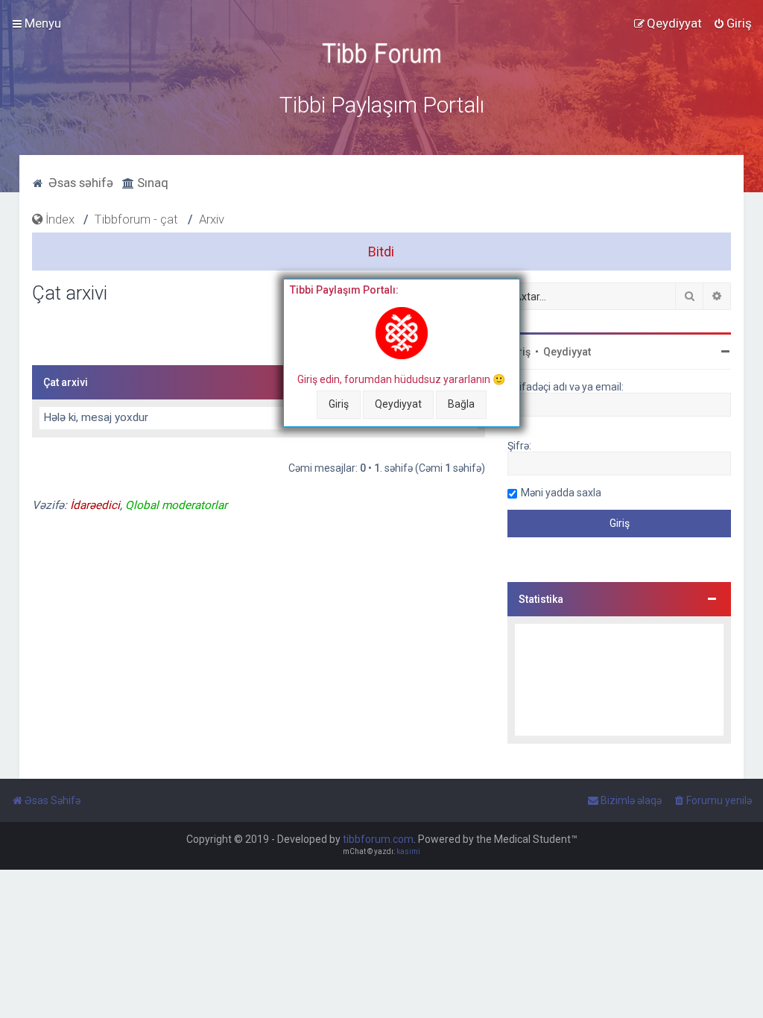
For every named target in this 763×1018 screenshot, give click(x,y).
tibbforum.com (378, 839)
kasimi (408, 851)
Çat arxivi (65, 382)
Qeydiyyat (398, 404)
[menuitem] (732, 23)
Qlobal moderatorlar (176, 505)
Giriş (339, 404)
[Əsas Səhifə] (381, 53)
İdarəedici (95, 505)
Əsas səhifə (79, 182)
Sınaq (151, 182)
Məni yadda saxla (561, 493)
